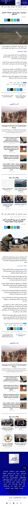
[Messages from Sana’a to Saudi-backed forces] (14, 114)
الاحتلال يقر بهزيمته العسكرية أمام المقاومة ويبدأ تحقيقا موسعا (7, 96)
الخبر (21, 82)
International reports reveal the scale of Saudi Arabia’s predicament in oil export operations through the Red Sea (11, 139)
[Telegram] (6, 1)
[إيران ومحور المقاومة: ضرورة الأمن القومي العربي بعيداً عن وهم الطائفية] (21, 183)
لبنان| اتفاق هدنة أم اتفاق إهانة (21, 204)
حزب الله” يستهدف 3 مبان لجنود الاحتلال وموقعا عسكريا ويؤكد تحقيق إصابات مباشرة (20, 96)
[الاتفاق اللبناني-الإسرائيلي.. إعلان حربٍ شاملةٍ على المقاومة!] (7, 199)
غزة (11, 84)
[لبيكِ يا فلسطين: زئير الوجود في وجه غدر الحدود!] (7, 183)
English (17, 124)
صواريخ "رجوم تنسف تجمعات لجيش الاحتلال (19, 84)
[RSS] (7, 1)
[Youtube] (6, 3)
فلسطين (8, 84)
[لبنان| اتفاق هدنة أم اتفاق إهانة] (21, 199)
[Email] (8, 20)
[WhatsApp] (2, 1)
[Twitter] (4, 1)
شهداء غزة (11, 82)
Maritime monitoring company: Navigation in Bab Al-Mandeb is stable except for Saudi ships (11, 157)
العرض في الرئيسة (10, 9)
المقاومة (18, 82)
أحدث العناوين (24, 9)
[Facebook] (9, 1)
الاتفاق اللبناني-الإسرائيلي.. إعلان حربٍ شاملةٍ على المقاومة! (7, 205)
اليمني (15, 82)
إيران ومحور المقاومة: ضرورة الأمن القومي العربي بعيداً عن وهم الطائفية (20, 189)
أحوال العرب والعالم (18, 9)
